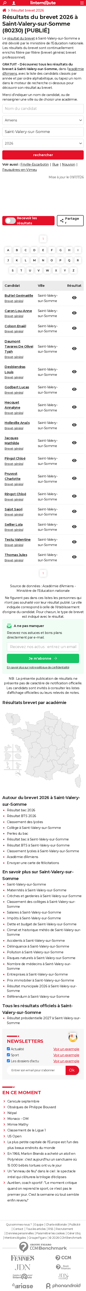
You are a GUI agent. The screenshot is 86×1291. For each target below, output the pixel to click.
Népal (12, 1113)
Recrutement (64, 1229)
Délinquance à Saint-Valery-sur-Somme (38, 946)
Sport (14, 1055)
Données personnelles (19, 1233)
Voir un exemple (66, 1049)
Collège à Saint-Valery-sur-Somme (34, 828)
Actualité (17, 1049)
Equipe (38, 1224)
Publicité (74, 1224)
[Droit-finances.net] (63, 1267)
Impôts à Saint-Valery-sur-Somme (34, 918)
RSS (50, 1229)
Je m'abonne (40, 658)
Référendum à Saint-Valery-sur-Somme (38, 997)
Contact (18, 1229)
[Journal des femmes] (22, 1258)
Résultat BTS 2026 (21, 816)
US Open (14, 1136)
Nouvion (68, 164)
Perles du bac (17, 833)
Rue (55, 164)
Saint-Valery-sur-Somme (26, 884)
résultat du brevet (21, 38)
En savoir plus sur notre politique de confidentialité (38, 667)
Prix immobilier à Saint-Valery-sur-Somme (40, 980)
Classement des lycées (25, 822)
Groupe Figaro (37, 1237)
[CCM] (63, 1258)
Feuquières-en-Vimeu (19, 170)
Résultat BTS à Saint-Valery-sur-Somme (38, 845)
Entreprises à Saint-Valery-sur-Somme (37, 974)
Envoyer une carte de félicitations (33, 863)
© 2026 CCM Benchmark (65, 1237)
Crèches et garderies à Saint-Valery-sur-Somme (44, 896)
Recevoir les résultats (27, 220)
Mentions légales (15, 1237)
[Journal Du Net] (22, 1267)
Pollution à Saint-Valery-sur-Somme (35, 952)
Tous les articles (36, 1229)
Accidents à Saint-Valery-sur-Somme (36, 941)
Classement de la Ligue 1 (26, 1130)
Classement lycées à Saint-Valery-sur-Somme (43, 851)
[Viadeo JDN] (63, 1276)
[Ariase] (22, 1285)
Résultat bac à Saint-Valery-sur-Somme (38, 839)
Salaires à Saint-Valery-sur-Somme (34, 912)
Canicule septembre (23, 1101)
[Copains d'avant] (22, 1276)
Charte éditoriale (56, 1224)
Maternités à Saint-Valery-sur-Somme (37, 890)
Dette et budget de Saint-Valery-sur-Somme (42, 924)
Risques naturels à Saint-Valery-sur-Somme (41, 958)
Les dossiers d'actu (24, 1061)
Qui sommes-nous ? (19, 1224)
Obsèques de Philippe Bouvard (31, 1107)
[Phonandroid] (63, 1286)
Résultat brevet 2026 (27, 10)
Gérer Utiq (73, 1233)
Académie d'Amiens (22, 857)
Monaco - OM (18, 1119)
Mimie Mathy (17, 1124)
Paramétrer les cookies (50, 1233)
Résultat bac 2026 (21, 810)
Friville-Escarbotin (34, 164)
